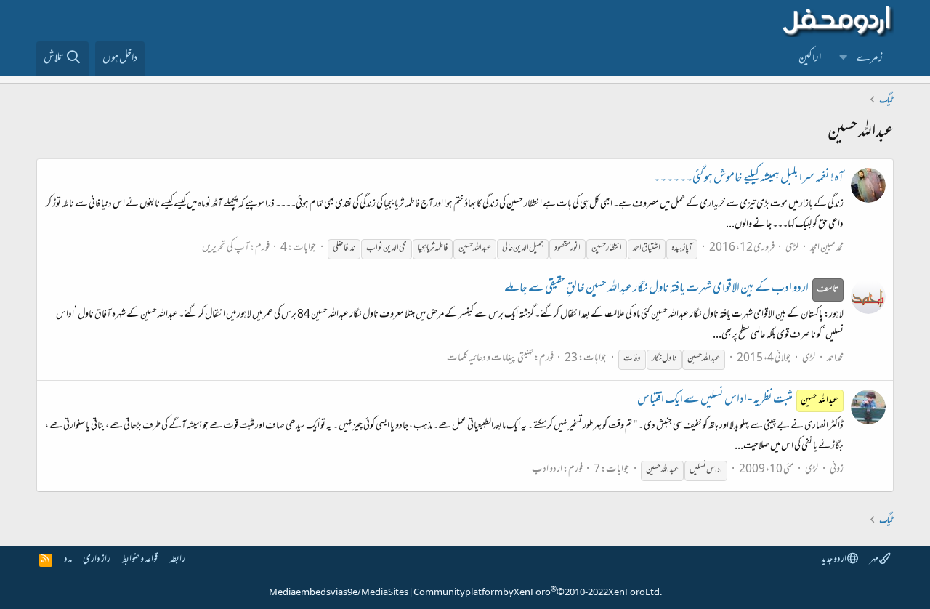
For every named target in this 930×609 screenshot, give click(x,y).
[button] (843, 58)
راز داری (96, 560)
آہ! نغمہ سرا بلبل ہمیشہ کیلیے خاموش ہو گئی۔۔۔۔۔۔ (748, 178)
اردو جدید (834, 560)
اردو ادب (547, 470)
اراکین (809, 59)
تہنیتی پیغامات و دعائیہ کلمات (490, 358)
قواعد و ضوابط (140, 560)
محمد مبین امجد (827, 248)
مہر (874, 560)
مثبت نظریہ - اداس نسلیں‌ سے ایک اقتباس (738, 400)
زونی (837, 470)
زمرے (869, 59)
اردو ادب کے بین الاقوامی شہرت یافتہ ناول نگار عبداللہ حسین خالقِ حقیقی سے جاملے (671, 289)
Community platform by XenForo (537, 593)
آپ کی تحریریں (225, 248)
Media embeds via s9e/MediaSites (338, 593)
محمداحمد (835, 358)
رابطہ (177, 560)
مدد (68, 560)
